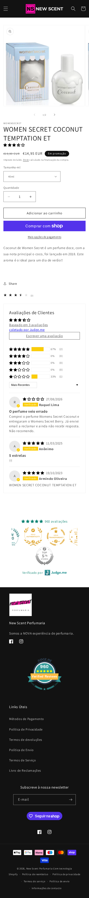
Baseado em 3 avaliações (28, 325)
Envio (26, 159)
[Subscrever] (70, 799)
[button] (6, 9)
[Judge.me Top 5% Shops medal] (44, 556)
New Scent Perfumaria (39, 868)
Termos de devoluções (25, 740)
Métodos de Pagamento (26, 719)
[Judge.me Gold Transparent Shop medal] (56, 536)
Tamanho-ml (11, 167)
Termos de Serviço (22, 760)
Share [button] (13, 284)
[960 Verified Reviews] (44, 692)
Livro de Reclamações (25, 770)
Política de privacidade (66, 874)
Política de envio (60, 881)
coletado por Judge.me (27, 329)
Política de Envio (21, 750)
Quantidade (11, 188)
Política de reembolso (35, 874)
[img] (34, 399)
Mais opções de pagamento (44, 237)
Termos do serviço (34, 881)
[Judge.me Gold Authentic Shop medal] (33, 536)
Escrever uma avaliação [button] (44, 336)
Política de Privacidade (26, 729)
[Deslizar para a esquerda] (34, 115)
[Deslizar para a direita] (55, 115)
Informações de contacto (47, 888)
